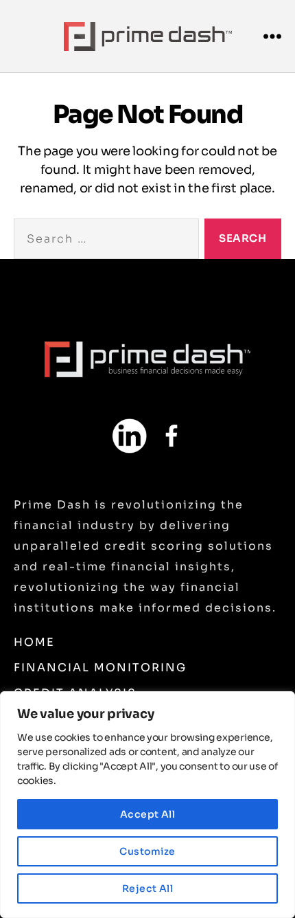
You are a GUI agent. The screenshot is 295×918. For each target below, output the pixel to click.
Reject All (148, 888)
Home (34, 642)
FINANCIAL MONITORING (100, 667)
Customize (147, 851)
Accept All (148, 814)
